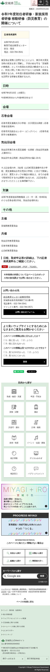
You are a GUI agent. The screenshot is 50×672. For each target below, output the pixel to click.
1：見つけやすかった (15, 352)
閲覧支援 (41, 3)
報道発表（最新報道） (20, 589)
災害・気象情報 (34, 3)
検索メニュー (47, 3)
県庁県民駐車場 (33, 659)
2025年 (3, 592)
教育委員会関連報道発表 (37, 589)
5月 (9, 592)
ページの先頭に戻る (25, 602)
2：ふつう (28, 340)
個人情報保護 (7, 614)
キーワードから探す (12, 571)
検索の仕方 (43, 582)
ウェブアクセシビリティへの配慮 (14, 618)
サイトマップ (7, 634)
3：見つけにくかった (15, 355)
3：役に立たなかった (15, 343)
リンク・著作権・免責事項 (12, 610)
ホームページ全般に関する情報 (14, 626)
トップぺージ (6, 589)
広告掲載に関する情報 (10, 622)
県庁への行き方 (9, 659)
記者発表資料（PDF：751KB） (23, 267)
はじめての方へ (8, 630)
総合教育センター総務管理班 (16, 297)
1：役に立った (12, 340)
